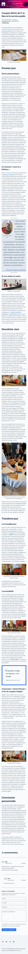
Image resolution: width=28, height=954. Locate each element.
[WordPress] (10, 942)
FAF (13, 605)
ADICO (21, 598)
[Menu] (25, 4)
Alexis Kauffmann (13, 531)
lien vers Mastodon (8, 948)
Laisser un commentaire (9, 929)
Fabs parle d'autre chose (7, 21)
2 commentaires (5, 23)
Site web (5, 907)
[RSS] (13, 942)
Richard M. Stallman (8, 174)
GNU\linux (16, 403)
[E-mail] (6, 942)
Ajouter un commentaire (9, 911)
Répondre (24, 863)
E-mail (5, 902)
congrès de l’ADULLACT (8, 31)
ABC (6, 861)
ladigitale (22, 561)
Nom (4, 898)
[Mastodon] (3, 942)
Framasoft (11, 533)
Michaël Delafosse (13, 429)
